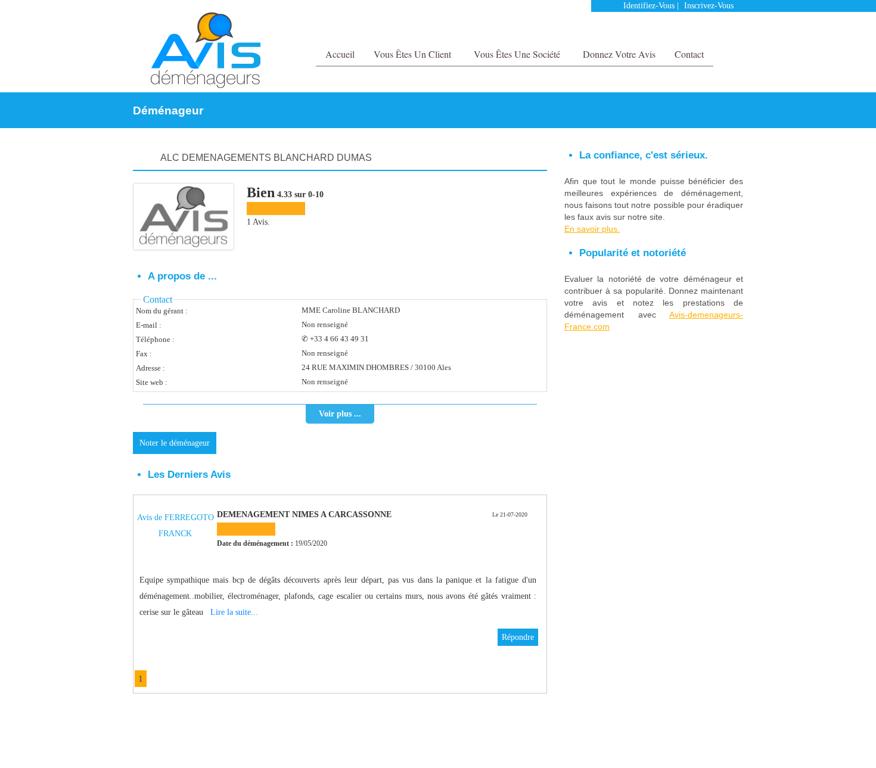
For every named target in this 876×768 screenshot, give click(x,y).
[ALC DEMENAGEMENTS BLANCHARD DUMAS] (183, 216)
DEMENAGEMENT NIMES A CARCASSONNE (304, 514)
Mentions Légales (663, 742)
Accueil (340, 54)
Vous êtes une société (518, 54)
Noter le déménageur (174, 443)
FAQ (705, 742)
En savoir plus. (592, 229)
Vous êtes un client (413, 54)
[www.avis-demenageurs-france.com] (205, 50)
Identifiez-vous (649, 5)
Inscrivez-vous (709, 5)
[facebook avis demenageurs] (711, 29)
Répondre (518, 637)
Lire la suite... (234, 612)
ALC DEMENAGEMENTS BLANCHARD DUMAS (266, 158)
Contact (689, 54)
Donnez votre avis (619, 54)
